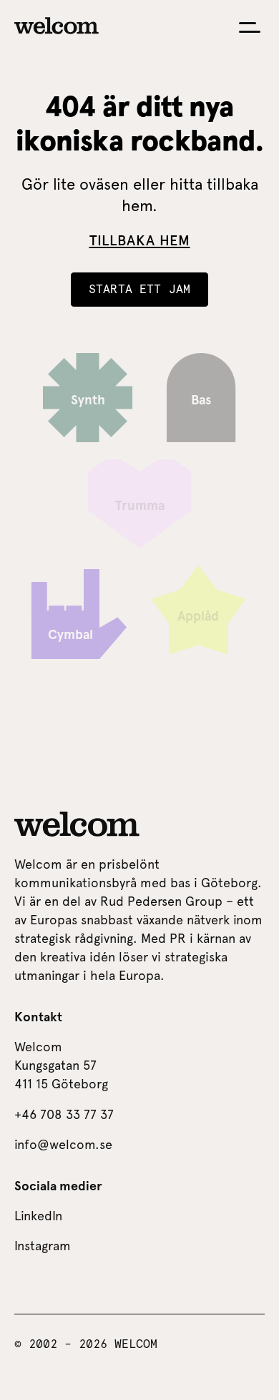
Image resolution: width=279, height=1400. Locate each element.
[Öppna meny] (250, 27)
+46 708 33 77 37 (64, 1114)
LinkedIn (38, 1215)
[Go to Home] (56, 25)
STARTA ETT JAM (139, 289)
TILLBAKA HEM (139, 240)
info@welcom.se (63, 1144)
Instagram (42, 1245)
